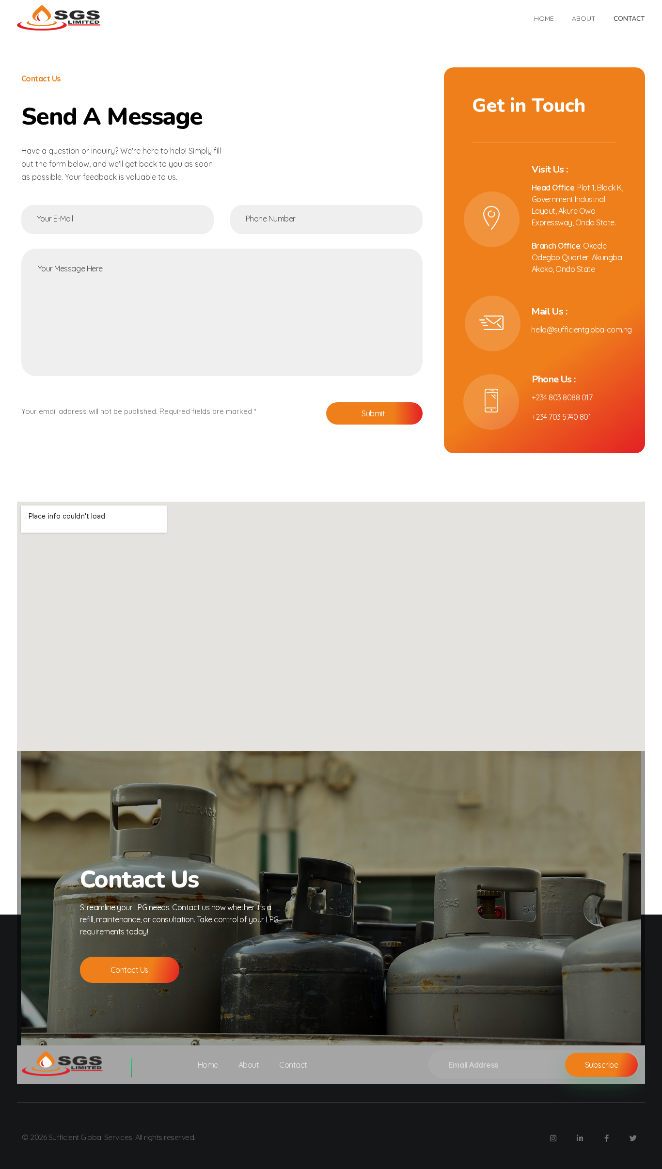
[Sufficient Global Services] (60, 18)
